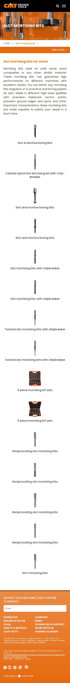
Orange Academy (46, 631)
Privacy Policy (8, 659)
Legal (7, 624)
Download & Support (50, 624)
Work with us (44, 628)
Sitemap (28, 659)
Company (41, 617)
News (38, 621)
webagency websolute (18, 676)
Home (7, 43)
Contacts (11, 631)
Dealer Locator (14, 621)
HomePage (11, 617)
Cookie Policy (19, 659)
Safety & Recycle (15, 628)
